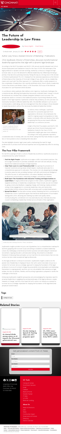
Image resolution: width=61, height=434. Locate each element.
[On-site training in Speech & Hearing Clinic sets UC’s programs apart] (30, 317)
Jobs (24, 410)
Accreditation (53, 430)
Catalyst (25, 389)
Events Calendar (28, 420)
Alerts (5, 428)
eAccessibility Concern (13, 430)
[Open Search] (55, 2)
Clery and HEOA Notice (13, 428)
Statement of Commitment (43, 428)
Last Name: (14, 364)
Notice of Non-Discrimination (27, 428)
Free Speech (34, 430)
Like (39, 51)
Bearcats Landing (28, 400)
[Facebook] (4, 380)
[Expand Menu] (59, 6)
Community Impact (29, 414)
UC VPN (25, 398)
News (24, 412)
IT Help (25, 396)
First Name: (14, 359)
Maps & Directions (28, 407)
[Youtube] (13, 380)
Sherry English (28, 46)
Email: (13, 354)
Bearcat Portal (27, 392)
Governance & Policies (30, 416)
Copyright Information (43, 430)
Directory (26, 418)
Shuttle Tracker (28, 394)
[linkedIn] (16, 380)
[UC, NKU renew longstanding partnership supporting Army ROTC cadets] (51, 317)
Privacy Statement (25, 430)
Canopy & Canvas (28, 383)
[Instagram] (10, 380)
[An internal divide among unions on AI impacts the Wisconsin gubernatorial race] (11, 317)
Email (24, 387)
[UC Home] (9, 2)
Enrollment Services (29, 385)
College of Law (8, 297)
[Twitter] (7, 380)
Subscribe (30, 369)
